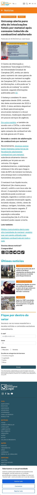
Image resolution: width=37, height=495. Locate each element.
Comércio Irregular (8, 356)
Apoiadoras (5, 410)
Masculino (6, 350)
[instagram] (2, 393)
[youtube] (12, 393)
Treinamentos (5, 448)
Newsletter (5, 416)
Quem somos (5, 404)
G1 (16, 93)
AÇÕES (3, 443)
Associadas (5, 408)
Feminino (15, 350)
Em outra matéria (8, 122)
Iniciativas (4, 406)
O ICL (3, 401)
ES (35, 3)
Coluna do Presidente (8, 439)
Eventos (4, 445)
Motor (4, 362)
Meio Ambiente (5, 431)
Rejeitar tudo (18, 491)
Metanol (4, 464)
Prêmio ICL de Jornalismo (9, 454)
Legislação (6, 358)
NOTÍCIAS (4, 420)
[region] (18, 480)
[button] (24, 3)
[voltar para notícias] (2, 10)
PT (30, 3)
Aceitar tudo (18, 481)
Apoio (3, 450)
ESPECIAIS (4, 458)
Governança (5, 412)
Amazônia (4, 460)
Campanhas (4, 452)
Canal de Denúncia (7, 414)
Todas (3, 422)
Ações (4, 360)
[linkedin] (8, 393)
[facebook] (5, 393)
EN (32, 3)
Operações (4, 433)
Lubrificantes (5, 429)
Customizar (18, 486)
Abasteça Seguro (7, 462)
